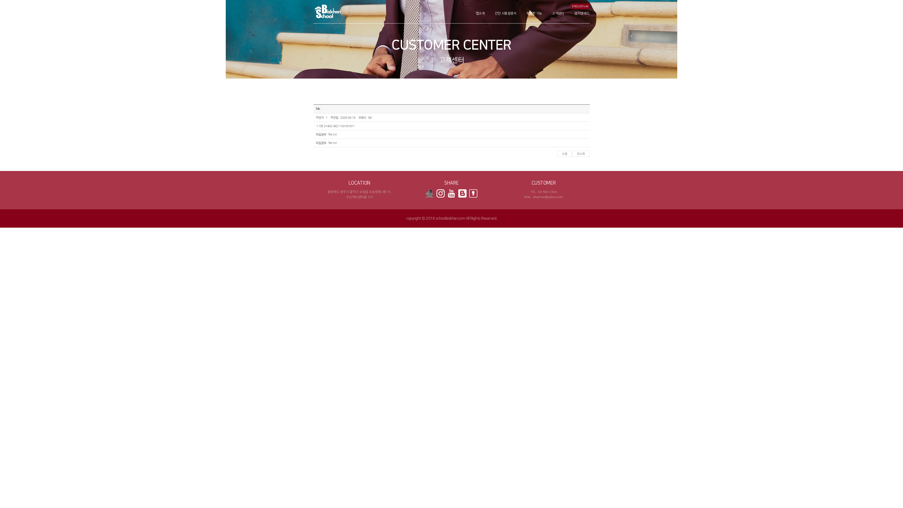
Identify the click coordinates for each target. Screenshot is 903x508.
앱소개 (480, 13)
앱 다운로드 (582, 13)
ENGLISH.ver (580, 6)
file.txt (332, 134)
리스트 (581, 153)
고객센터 (558, 13)
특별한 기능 (534, 13)
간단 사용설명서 (505, 13)
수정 (564, 153)
